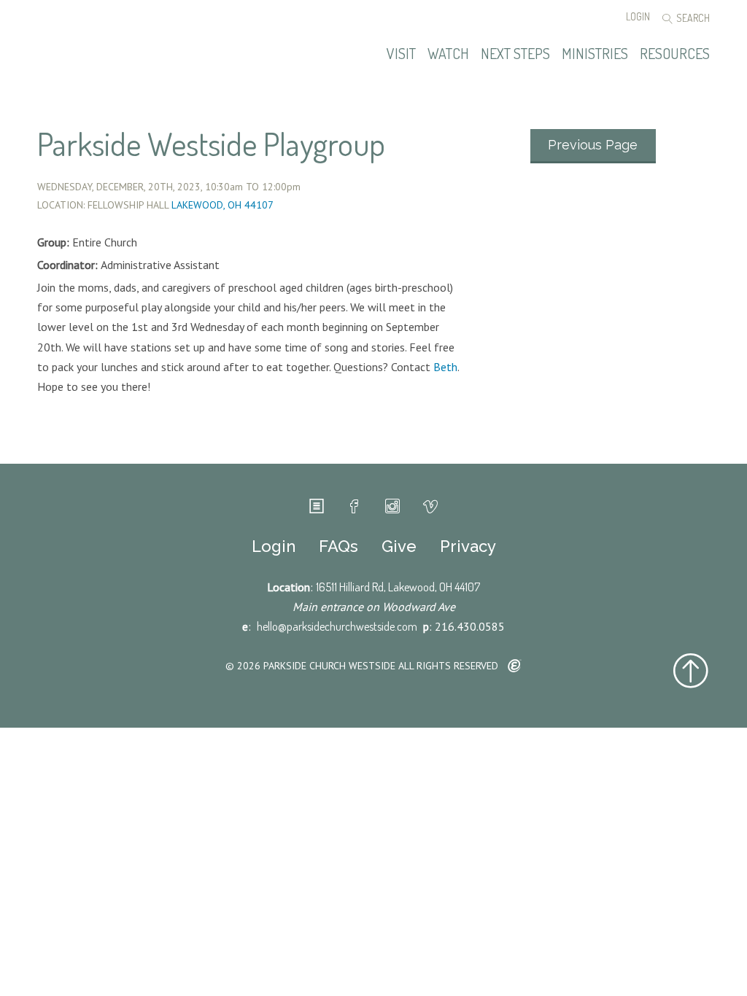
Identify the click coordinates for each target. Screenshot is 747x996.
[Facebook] (354, 507)
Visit (401, 54)
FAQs (338, 546)
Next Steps (515, 54)
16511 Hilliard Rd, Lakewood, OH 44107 (398, 587)
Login (638, 16)
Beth (445, 366)
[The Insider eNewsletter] (316, 507)
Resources (675, 54)
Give (399, 546)
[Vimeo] (430, 507)
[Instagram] (392, 507)
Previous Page (593, 144)
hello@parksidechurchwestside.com (337, 626)
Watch (448, 54)
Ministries (595, 54)
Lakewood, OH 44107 (222, 204)
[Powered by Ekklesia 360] (515, 666)
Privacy (468, 546)
